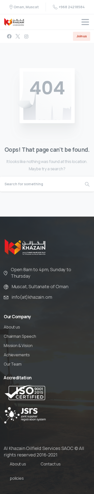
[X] (18, 36)
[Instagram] (26, 36)
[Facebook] (9, 36)
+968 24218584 (72, 7)
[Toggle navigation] (85, 22)
